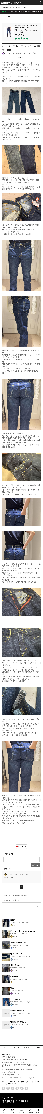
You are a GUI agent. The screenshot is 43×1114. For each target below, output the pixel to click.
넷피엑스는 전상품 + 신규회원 (21, 11)
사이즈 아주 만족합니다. (18, 943)
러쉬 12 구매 (16, 900)
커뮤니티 (5, 7)
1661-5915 (10, 1098)
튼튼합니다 (14, 920)
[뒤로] (3, 16)
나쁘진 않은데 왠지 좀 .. (18, 1022)
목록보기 (37, 906)
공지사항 (16, 1048)
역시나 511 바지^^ (16, 954)
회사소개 (4, 1082)
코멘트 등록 (35, 865)
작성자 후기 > (21, 58)
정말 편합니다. (15, 965)
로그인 (5, 1048)
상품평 (12, 7)
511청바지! (14, 977)
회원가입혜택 (35, 1082)
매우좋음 (13, 988)
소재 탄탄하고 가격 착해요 (20, 895)
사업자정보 (25, 1059)
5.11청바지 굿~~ (15, 999)
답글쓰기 (6, 880)
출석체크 (18, 7)
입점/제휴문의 (18, 1084)
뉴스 (25, 7)
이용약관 (12, 1082)
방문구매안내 (7, 1084)
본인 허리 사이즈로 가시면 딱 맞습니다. (23, 931)
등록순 (5, 869)
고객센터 (37, 1048)
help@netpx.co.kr (13, 1075)
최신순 (11, 869)
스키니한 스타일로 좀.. (17, 1011)
